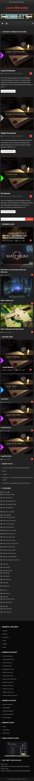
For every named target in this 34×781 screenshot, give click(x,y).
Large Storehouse (8, 71)
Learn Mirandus (17, 8)
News (4, 597)
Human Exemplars (8, 504)
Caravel (5, 474)
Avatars (5, 492)
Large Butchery (6, 456)
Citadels (5, 573)
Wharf (4, 471)
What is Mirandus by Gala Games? (12, 329)
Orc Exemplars (7, 507)
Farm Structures (7, 524)
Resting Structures (8, 540)
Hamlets (5, 576)
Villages (5, 586)
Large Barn (4, 399)
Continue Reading (9, 91)
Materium (5, 593)
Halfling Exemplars (8, 501)
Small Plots (6, 579)
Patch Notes (6, 602)
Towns (4, 583)
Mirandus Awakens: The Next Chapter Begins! (16, 468)
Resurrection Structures (10, 543)
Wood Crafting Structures (10, 560)
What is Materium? (7, 300)
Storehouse (5, 193)
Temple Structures (8, 553)
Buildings (5, 515)
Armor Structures (8, 517)
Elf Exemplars (7, 498)
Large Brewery (6, 427)
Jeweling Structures (8, 530)
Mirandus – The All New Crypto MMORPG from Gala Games (14, 237)
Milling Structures (8, 534)
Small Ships (6, 612)
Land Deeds (6, 570)
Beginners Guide (7, 512)
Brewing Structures (8, 520)
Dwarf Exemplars (8, 494)
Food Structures (7, 527)
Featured (5, 567)
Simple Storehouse (8, 133)
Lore (4, 590)
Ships (4, 606)
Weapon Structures (8, 556)
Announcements (7, 599)
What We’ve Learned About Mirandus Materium (13, 271)
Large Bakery (7, 367)
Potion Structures (8, 537)
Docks (4, 564)
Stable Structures (8, 547)
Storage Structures (8, 550)
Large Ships (6, 609)
